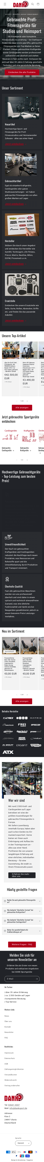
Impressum (9, 1053)
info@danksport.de (18, 1108)
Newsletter (9, 1032)
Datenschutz (10, 1058)
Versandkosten (11, 1075)
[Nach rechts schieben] (27, 401)
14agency (29, 1160)
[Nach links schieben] (16, 401)
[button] (5, 4)
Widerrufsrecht (11, 1080)
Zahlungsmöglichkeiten (14, 1069)
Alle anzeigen (22, 408)
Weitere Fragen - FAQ (22, 944)
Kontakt (8, 1027)
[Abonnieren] (36, 979)
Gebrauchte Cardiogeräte (7, 449)
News (7, 1016)
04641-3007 (14, 1105)
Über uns (8, 1021)
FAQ (6, 1038)
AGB (6, 1064)
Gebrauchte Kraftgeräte (24, 449)
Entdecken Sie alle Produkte (22, 72)
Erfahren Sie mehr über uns (20, 875)
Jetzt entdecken (14, 144)
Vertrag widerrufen (12, 1086)
